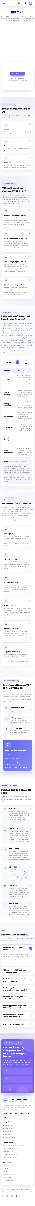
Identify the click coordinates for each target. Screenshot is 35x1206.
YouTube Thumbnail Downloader (13, 1145)
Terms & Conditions (9, 1180)
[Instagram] (12, 1196)
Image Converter (8, 1125)
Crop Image (6, 1134)
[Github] (17, 1196)
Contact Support (8, 1175)
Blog (4, 1166)
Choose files (19, 73)
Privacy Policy (7, 1177)
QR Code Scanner (8, 1148)
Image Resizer (7, 1128)
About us (5, 1172)
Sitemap (5, 1169)
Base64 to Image (8, 1151)
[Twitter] (7, 1196)
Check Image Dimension (10, 1137)
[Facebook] (3, 1196)
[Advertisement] (17, 41)
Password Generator (9, 1157)
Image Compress (8, 1131)
